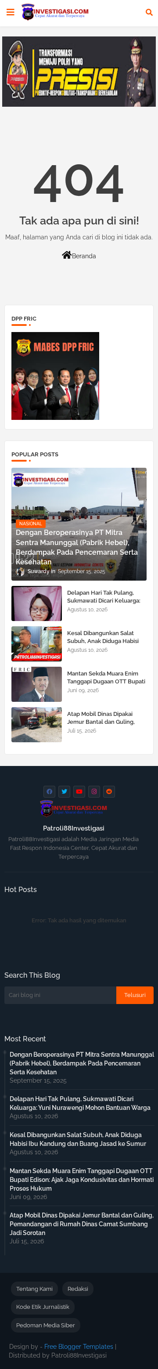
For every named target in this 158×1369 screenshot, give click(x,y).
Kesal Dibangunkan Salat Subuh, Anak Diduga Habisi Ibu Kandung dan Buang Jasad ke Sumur (103, 645)
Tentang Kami (34, 1289)
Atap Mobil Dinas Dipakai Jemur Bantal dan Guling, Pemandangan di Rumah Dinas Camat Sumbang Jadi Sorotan (82, 1224)
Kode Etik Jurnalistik (42, 1307)
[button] (149, 12)
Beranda (84, 256)
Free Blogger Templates (78, 1346)
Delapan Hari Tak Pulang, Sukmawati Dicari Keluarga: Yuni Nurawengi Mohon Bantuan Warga (103, 604)
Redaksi (78, 1289)
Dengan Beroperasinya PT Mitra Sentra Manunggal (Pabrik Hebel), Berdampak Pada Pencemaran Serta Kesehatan (82, 1063)
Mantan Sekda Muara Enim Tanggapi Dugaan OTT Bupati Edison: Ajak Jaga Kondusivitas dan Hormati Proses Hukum (82, 1179)
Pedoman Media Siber (45, 1325)
